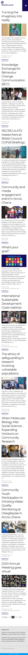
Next (20, 617)
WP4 (18, 288)
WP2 (9, 57)
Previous (4, 617)
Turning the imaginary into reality (12, 16)
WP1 (10, 288)
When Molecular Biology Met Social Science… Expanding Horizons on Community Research (13, 429)
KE (3, 179)
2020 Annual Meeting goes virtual (11, 567)
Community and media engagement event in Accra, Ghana (13, 194)
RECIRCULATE (7, 5)
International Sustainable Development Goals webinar (12, 301)
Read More (5, 59)
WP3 (15, 288)
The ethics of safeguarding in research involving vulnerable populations (13, 363)
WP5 (11, 482)
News (4, 123)
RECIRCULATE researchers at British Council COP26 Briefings (13, 136)
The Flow (5, 57)
